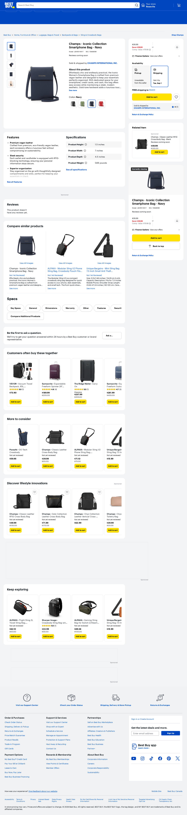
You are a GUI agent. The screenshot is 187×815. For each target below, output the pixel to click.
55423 (152, 90)
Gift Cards (9, 748)
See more (73, 90)
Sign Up (170, 733)
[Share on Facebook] (160, 758)
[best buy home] (10, 5)
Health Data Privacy (70, 800)
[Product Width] (85, 150)
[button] (150, 50)
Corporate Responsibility (98, 768)
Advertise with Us (95, 726)
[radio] (141, 76)
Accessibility (9, 799)
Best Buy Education (96, 740)
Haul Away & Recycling (56, 744)
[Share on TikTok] (151, 758)
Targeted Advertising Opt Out (147, 800)
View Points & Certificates (57, 763)
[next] (120, 103)
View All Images (26, 263)
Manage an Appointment (57, 735)
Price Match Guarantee (15, 735)
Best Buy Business (95, 744)
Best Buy (7, 35)
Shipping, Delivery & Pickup (17, 726)
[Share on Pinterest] (169, 758)
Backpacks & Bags (70, 35)
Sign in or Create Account (142, 719)
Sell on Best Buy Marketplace (100, 722)
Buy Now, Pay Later (13, 772)
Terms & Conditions (20, 800)
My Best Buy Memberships (57, 759)
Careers (91, 763)
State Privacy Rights (57, 800)
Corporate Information (98, 759)
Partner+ (91, 748)
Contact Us (51, 748)
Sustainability (93, 772)
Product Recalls (11, 740)
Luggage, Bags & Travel (49, 35)
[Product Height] (86, 144)
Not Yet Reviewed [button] (17, 275)
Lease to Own (11, 768)
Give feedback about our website (42, 791)
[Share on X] (177, 758)
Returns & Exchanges (14, 731)
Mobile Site (156, 791)
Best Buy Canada (175, 791)
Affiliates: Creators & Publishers (101, 731)
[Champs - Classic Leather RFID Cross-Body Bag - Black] (142, 144)
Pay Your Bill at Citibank (15, 763)
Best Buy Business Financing (17, 777)
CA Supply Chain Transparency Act (165, 800)
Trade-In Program (12, 744)
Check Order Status (13, 722)
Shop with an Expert (55, 726)
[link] (16, 389)
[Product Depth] (85, 157)
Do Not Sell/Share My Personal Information (91, 800)
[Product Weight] (86, 163)
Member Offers (52, 768)
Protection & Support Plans (58, 740)
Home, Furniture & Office (25, 35)
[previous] (70, 103)
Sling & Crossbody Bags (91, 35)
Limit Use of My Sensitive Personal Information (121, 800)
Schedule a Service (54, 731)
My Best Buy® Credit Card (16, 759)
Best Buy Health (94, 735)
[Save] (176, 97)
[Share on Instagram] (142, 758)
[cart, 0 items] (179, 5)
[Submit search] (137, 5)
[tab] (15, 308)
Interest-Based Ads (43, 800)
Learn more (143, 748)
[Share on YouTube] (133, 758)
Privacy (33, 799)
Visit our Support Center (56, 722)
